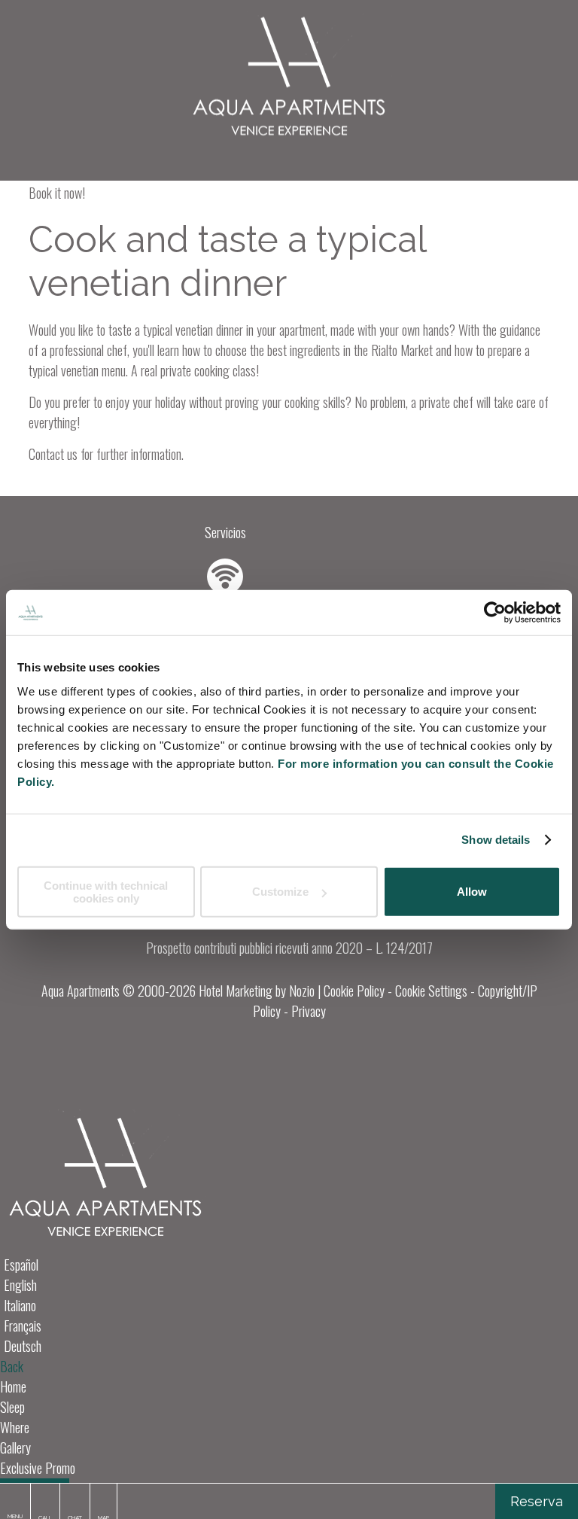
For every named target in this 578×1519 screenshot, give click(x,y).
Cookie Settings (431, 990)
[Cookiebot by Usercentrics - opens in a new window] (495, 612)
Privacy (308, 1011)
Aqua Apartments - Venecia (289, 79)
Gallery (15, 1447)
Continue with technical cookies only (106, 891)
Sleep (12, 1407)
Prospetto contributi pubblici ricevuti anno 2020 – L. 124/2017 (289, 947)
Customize (280, 891)
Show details (495, 839)
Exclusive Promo (37, 1468)
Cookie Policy (354, 990)
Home (13, 1386)
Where (14, 1427)
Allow (472, 891)
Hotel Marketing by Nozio (257, 990)
